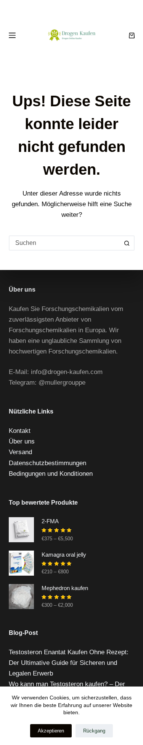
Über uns (22, 441)
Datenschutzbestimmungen (47, 463)
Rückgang (94, 731)
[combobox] (65, 243)
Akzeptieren (51, 731)
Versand (20, 452)
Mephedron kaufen (65, 588)
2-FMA (50, 521)
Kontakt (20, 430)
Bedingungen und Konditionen (51, 473)
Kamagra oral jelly (64, 554)
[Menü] (12, 35)
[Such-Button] (127, 243)
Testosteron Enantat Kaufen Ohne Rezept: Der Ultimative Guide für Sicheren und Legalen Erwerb (69, 663)
